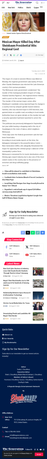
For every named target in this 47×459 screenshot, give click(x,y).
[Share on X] (10, 55)
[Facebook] (13, 247)
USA (6, 306)
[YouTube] (40, 449)
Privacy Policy (25, 453)
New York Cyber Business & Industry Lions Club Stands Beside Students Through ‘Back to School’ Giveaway (16, 271)
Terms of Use (8, 455)
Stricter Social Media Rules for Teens (16, 303)
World (5, 37)
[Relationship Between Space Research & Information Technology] (38, 296)
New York (7, 276)
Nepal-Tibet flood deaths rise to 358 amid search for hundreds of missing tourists (16, 283)
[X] (34, 247)
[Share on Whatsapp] (14, 55)
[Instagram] (13, 254)
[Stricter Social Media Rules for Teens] (38, 306)
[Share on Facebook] (7, 55)
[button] (39, 454)
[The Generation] (23, 2)
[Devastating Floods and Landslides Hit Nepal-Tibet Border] (38, 316)
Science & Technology (11, 298)
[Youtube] (34, 254)
